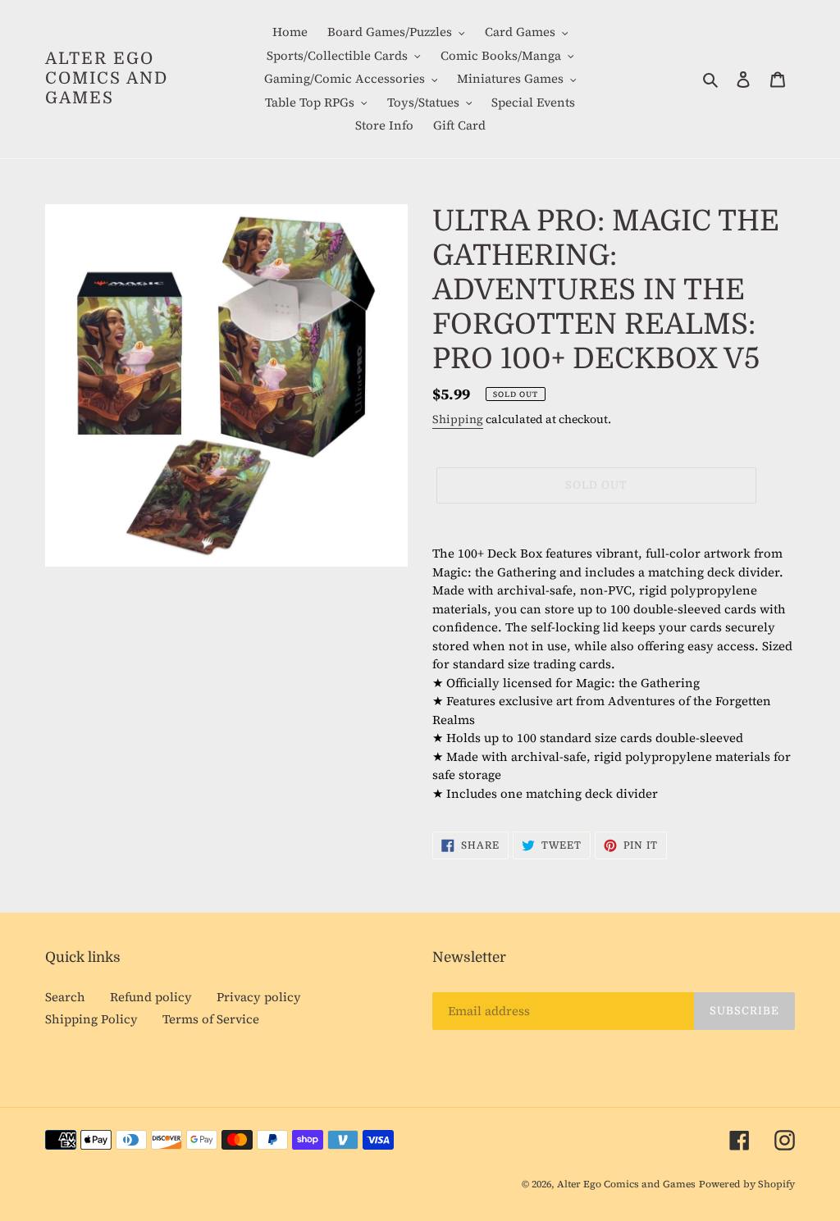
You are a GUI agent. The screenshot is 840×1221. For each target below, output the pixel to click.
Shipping (457, 419)
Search (65, 996)
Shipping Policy (91, 1018)
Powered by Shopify (747, 1184)
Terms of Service (210, 1018)
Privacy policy (259, 996)
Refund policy (151, 996)
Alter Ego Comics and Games (106, 78)
